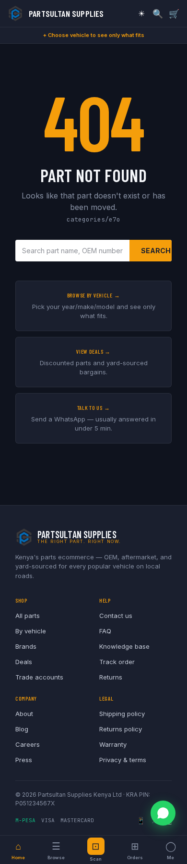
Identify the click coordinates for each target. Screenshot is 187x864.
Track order (117, 662)
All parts (27, 615)
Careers (27, 744)
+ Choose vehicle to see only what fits (93, 35)
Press (23, 760)
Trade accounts (39, 677)
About (24, 713)
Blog (21, 729)
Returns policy (120, 729)
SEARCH (156, 251)
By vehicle (30, 631)
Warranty (113, 744)
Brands (25, 646)
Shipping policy (122, 713)
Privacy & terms (122, 760)
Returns (110, 677)
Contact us (115, 615)
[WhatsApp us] (163, 813)
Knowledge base (124, 646)
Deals (23, 662)
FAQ (105, 631)
